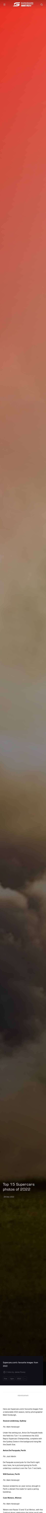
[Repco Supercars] (23, 4)
